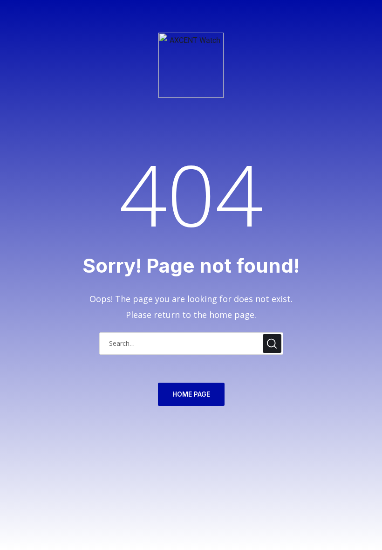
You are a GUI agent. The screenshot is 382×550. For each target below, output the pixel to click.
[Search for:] (191, 343)
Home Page (191, 394)
